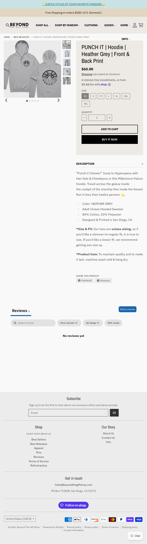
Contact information (74, 530)
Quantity (87, 112)
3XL (86, 103)
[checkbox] (113, 322)
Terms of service (110, 527)
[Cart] (141, 25)
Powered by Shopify (53, 527)
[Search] (7, 25)
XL (116, 96)
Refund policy (74, 527)
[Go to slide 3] (32, 101)
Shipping (87, 74)
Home (7, 37)
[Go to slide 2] (29, 101)
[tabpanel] (73, 348)
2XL (126, 96)
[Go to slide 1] (27, 101)
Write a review (127, 309)
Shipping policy (130, 527)
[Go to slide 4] (35, 101)
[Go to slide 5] (37, 101)
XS (85, 96)
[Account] (134, 25)
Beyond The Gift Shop (28, 527)
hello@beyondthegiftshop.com (73, 484)
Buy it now (110, 139)
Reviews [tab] (21, 310)
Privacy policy (91, 527)
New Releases (21, 37)
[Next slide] (58, 100)
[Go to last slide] (6, 100)
